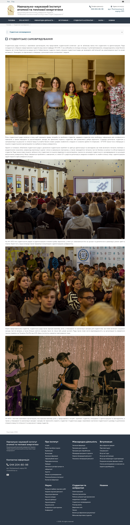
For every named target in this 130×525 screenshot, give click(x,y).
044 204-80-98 (97, 9)
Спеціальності (104, 451)
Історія (47, 445)
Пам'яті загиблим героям (52, 448)
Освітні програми (77, 491)
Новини (112, 20)
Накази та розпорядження (53, 474)
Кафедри (48, 464)
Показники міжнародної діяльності (83, 458)
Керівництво (49, 451)
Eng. (13, 1)
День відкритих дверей (107, 445)
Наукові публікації (50, 499)
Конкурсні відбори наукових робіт (55, 489)
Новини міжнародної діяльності (82, 456)
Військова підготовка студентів (82, 515)
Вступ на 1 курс (104, 453)
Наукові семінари (50, 497)
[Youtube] (123, 1)
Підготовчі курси (105, 448)
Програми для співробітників (81, 451)
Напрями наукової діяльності (54, 491)
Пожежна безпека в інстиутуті (54, 477)
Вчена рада (48, 453)
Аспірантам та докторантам (53, 507)
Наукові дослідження (51, 494)
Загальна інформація (51, 456)
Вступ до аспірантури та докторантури (112, 458)
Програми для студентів (79, 448)
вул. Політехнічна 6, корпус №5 (116, 10)
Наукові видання (50, 502)
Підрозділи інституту (51, 461)
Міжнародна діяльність (44, 20)
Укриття (47, 472)
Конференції (49, 510)
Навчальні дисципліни (79, 494)
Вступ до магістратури (107, 456)
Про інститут (24, 20)
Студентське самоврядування (81, 502)
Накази (74, 510)
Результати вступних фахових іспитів (111, 461)
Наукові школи (49, 505)
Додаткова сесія (77, 507)
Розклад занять (77, 505)
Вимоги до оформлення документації (83, 513)
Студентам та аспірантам (83, 20)
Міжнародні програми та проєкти (82, 453)
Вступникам (63, 20)
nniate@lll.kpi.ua (11, 470)
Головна (11, 20)
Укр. (8, 1)
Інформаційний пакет (51, 458)
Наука (100, 20)
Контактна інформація (51, 480)
